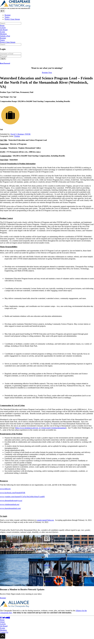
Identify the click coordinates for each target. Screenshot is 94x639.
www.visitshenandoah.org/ (9, 504)
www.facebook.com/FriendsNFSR (12, 493)
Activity (3, 28)
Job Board (3, 30)
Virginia (17, 136)
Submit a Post (5, 36)
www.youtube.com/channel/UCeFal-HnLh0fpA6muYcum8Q (22, 497)
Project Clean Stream (12, 19)
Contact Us (4, 632)
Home (2, 26)
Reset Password (5, 63)
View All (47, 548)
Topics (7, 17)
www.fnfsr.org (5, 489)
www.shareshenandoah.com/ (10, 508)
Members (3, 34)
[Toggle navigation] (2, 11)
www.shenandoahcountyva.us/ (11, 500)
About (2, 622)
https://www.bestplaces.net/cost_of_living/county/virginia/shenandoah (40, 428)
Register (8, 15)
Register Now (47, 72)
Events (2, 32)
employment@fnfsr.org (45, 520)
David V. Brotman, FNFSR (20, 134)
